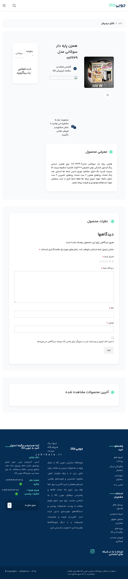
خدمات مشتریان (118, 495)
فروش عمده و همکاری (116, 539)
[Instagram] (92, 550)
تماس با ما (118, 485)
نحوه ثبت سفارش (118, 477)
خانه (120, 23)
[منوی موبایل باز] (4, 5)
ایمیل (110, 323)
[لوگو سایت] (117, 5)
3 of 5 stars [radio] (107, 261)
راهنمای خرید (118, 447)
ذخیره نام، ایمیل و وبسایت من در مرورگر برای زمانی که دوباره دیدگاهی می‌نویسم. (75, 341)
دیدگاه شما (107, 268)
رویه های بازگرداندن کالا (116, 530)
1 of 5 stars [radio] (113, 261)
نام (111, 308)
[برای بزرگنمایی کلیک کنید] (107, 95)
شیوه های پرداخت (118, 459)
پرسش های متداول (118, 506)
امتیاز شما (108, 257)
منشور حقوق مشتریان (117, 521)
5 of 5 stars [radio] (101, 261)
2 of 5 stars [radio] (110, 261)
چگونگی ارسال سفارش (116, 468)
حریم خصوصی (116, 514)
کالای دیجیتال (107, 23)
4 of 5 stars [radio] (104, 261)
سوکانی (19, 53)
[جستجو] (14, 5)
